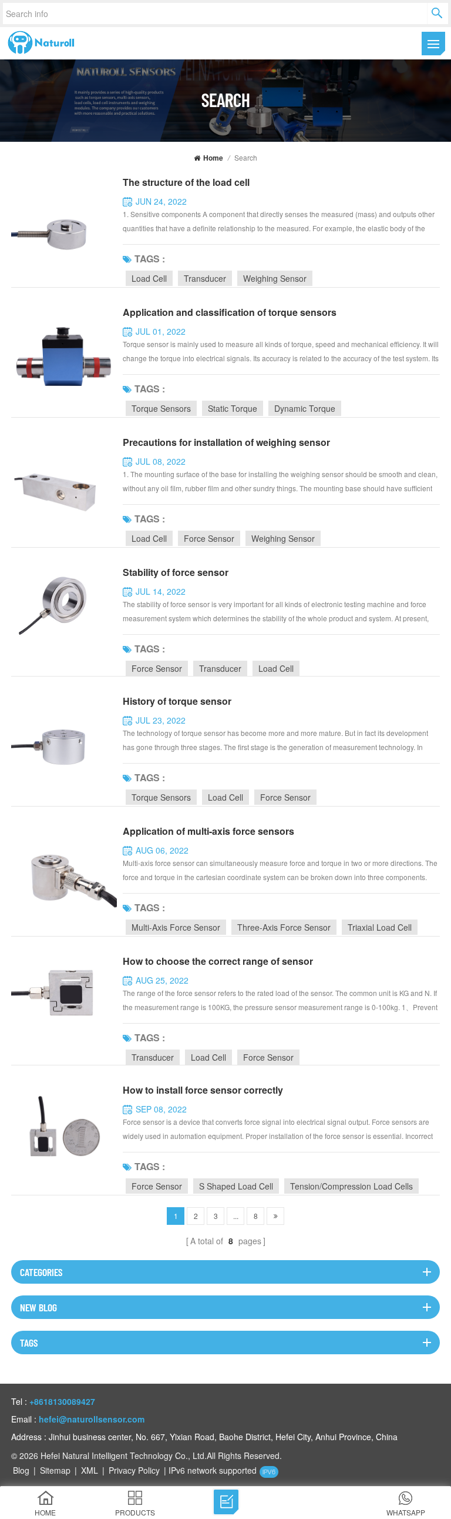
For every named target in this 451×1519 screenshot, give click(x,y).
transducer (205, 278)
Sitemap (55, 1470)
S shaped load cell (236, 1186)
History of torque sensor (177, 701)
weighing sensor (275, 278)
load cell (149, 278)
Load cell (149, 538)
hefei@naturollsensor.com (91, 1419)
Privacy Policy (134, 1470)
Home (213, 157)
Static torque (232, 408)
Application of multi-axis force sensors (208, 831)
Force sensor (209, 538)
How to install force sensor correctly (203, 1090)
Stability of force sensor (175, 572)
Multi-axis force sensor (176, 927)
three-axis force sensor (284, 927)
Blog (21, 1470)
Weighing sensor (283, 538)
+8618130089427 (62, 1401)
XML (89, 1470)
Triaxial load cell (380, 927)
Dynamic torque (304, 408)
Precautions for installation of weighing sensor (226, 442)
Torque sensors (161, 408)
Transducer (220, 668)
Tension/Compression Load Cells (351, 1186)
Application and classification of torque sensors (229, 312)
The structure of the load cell (186, 182)
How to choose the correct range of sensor (218, 961)
